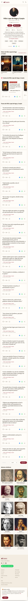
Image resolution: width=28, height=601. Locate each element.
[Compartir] (19, 46)
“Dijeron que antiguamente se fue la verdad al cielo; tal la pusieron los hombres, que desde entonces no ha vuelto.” (12, 405)
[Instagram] (3, 563)
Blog (2, 577)
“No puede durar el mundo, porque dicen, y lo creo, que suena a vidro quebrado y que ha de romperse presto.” (13, 388)
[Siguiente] (25, 63)
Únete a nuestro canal (8, 566)
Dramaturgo (21, 41)
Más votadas (17, 572)
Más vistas (17, 573)
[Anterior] (2, 63)
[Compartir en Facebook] (14, 46)
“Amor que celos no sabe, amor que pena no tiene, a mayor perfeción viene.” (13, 449)
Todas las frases (4, 575)
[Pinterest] (6, 563)
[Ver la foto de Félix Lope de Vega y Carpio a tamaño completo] (14, 12)
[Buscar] (23, 2)
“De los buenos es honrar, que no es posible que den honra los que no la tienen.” (12, 153)
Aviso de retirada (4, 584)
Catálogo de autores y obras (6, 583)
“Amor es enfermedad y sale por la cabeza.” (11, 435)
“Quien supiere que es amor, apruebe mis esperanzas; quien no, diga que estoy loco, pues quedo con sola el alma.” (13, 258)
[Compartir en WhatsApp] (16, 46)
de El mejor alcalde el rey (6, 347)
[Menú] (2, 2)
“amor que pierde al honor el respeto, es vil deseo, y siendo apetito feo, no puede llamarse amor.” (13, 358)
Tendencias (17, 575)
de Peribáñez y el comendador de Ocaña (9, 304)
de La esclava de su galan (6, 188)
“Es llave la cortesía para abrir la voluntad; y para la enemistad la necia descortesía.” (13, 169)
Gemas (16, 577)
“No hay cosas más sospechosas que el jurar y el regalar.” (13, 225)
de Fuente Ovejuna (5, 112)
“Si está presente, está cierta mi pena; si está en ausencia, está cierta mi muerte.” (13, 108)
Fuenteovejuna (4, 72)
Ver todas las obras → (22, 53)
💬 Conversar (16, 25)
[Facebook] (1, 563)
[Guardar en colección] (9, 96)
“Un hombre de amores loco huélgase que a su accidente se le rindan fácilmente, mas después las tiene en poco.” (12, 138)
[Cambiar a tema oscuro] (26, 2)
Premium (17, 27)
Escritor (11, 41)
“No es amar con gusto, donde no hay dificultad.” (12, 197)
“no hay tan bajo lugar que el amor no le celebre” (13, 328)
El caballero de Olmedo (17, 72)
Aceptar (5, 597)
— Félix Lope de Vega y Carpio (15, 90)
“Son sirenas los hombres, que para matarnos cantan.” (12, 314)
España (6, 41)
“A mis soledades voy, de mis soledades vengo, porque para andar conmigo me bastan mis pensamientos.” (13, 373)
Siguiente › (23, 462)
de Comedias (4, 440)
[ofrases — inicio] (7, 2)
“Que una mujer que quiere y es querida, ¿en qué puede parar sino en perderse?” (13, 211)
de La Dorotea (4, 378)
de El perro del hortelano (6, 277)
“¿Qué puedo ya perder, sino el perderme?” (10, 183)
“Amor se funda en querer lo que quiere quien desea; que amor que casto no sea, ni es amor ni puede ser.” (13, 342)
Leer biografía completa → (14, 38)
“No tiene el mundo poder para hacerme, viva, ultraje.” (13, 122)
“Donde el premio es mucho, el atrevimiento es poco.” (11, 286)
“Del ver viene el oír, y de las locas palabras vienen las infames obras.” (12, 300)
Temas (2, 573)
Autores (2, 572)
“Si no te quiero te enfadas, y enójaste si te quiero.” (13, 272)
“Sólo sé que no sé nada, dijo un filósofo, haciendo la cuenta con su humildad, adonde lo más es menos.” (13, 421)
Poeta (16, 41)
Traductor (14, 43)
